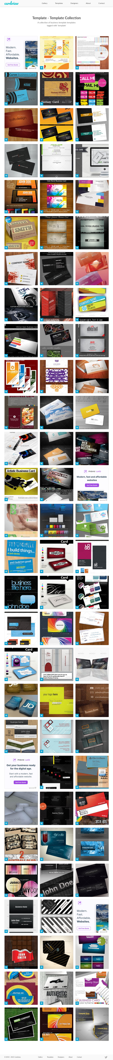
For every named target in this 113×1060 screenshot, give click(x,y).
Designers (74, 3)
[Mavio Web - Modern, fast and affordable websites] (92, 485)
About (88, 3)
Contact (101, 3)
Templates (59, 3)
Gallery (44, 3)
